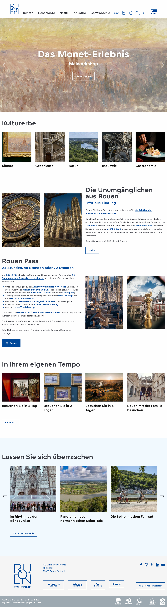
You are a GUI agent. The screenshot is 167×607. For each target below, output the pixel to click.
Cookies (37, 603)
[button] (137, 12)
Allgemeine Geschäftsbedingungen (17, 603)
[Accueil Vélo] (162, 601)
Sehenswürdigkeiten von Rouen (50, 286)
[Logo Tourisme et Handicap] (152, 601)
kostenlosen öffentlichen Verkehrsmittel (38, 312)
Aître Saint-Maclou (41, 292)
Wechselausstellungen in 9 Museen (37, 301)
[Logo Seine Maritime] (128, 601)
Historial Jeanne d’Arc (22, 298)
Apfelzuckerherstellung (45, 304)
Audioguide (68, 292)
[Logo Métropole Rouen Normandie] (118, 601)
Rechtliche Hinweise (10, 600)
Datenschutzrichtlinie (30, 600)
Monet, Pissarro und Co (35, 289)
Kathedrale (91, 225)
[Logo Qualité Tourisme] (140, 601)
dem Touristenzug (25, 307)
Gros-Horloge (65, 295)
